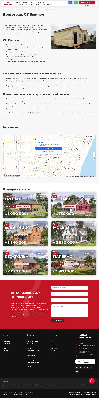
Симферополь (78, 385)
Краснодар (23, 385)
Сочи (6, 381)
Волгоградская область (33, 9)
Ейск (15, 385)
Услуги (53, 341)
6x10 (65, 196)
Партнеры (54, 348)
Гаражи (29, 357)
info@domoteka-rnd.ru (86, 348)
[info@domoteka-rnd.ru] (77, 348)
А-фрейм (30, 343)
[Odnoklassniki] (87, 367)
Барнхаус (30, 348)
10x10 (13, 196)
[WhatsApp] (84, 367)
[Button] (70, 2)
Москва (32, 385)
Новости (5, 350)
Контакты (54, 353)
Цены (53, 350)
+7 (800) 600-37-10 (85, 343)
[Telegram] (80, 367)
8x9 (12, 253)
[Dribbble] (77, 371)
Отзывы (5, 346)
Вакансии (6, 353)
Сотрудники (6, 341)
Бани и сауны (31, 355)
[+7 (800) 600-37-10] (77, 345)
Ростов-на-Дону (52, 385)
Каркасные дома (32, 339)
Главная (8, 9)
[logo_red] (8, 3)
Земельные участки (18, 9)
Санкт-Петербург (65, 385)
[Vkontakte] (91, 367)
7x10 (65, 225)
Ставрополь (88, 385)
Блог (4, 348)
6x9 (60, 196)
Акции (53, 343)
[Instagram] (77, 367)
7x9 (60, 225)
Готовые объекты (56, 339)
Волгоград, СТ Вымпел (49, 9)
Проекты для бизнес (33, 350)
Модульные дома (32, 341)
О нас (4, 339)
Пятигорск (40, 385)
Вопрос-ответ (55, 346)
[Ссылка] (25, 205)
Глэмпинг (29, 346)
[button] (53, 3)
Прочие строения (32, 360)
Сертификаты (7, 343)
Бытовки (29, 353)
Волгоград (7, 385)
